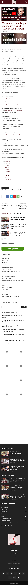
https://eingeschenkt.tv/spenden (13, 110)
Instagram (7, 173)
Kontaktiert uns (14, 553)
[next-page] (5, 239)
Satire (3, 285)
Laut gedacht (5, 294)
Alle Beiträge (4, 221)
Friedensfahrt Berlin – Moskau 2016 (11, 296)
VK (5, 183)
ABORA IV (4, 274)
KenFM (19, 189)
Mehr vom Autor (17, 213)
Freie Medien (16, 187)
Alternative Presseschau (8, 292)
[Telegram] (19, 573)
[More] (21, 196)
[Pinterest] (14, 196)
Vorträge (4, 262)
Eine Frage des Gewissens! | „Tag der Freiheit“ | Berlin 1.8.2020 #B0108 (18, 233)
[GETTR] (7, 573)
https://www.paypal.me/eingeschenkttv (15, 134)
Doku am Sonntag (6, 283)
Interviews (5, 265)
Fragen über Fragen (7, 287)
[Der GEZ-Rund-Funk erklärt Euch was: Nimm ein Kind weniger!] (5, 480)
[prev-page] (2, 239)
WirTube (7, 169)
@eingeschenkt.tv (14, 343)
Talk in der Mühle (6, 269)
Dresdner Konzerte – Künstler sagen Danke (13, 280)
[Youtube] (18, 577)
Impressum (14, 560)
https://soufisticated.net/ (11, 104)
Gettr (6, 181)
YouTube (7, 163)
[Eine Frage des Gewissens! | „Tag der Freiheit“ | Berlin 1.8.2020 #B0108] (5, 233)
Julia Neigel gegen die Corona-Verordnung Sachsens (6, 207)
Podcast (7, 185)
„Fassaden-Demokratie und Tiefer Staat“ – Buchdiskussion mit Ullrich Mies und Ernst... (18, 496)
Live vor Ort (5, 260)
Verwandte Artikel (6, 213)
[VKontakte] (14, 577)
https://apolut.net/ (9, 98)
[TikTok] (23, 573)
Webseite (7, 161)
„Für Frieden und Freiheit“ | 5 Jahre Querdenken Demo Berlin (18, 226)
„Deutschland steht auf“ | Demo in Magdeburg (13, 334)
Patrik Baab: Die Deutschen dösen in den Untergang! (12, 316)
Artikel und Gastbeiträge (8, 276)
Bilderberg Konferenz (7, 267)
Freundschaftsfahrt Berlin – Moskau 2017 (12, 271)
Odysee (7, 165)
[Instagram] (11, 573)
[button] (2, 2)
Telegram (7, 171)
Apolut (11, 187)
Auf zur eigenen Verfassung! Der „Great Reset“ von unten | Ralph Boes (13, 330)
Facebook (7, 175)
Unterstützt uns (14, 557)
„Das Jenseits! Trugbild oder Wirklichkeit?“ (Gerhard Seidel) (21, 207)
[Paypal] (15, 573)
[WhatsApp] (18, 196)
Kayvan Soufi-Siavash (6, 189)
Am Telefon (5, 289)
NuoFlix (7, 167)
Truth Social (8, 179)
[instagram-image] (7, 352)
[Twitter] (11, 196)
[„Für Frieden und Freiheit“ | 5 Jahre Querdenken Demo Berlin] (5, 226)
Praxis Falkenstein (6, 278)
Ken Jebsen (14, 189)
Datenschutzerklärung (14, 563)
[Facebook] (7, 196)
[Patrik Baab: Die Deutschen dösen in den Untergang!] (5, 219)
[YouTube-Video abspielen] (14, 14)
